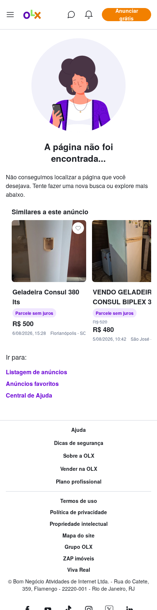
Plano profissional (79, 481)
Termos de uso (78, 500)
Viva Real (78, 569)
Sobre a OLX (78, 455)
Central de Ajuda (29, 395)
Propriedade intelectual (79, 523)
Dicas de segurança (78, 442)
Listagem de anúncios (36, 372)
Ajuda (78, 429)
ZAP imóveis (78, 558)
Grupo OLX (78, 546)
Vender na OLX (78, 468)
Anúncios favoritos (32, 383)
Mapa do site (78, 535)
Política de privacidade (78, 512)
